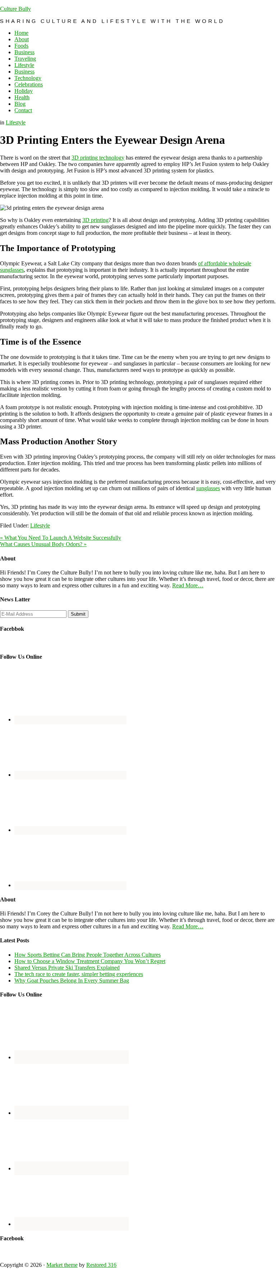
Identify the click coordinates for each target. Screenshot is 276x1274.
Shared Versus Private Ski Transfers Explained (67, 968)
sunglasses (208, 488)
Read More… (187, 585)
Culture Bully (15, 9)
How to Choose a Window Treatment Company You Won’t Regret (89, 961)
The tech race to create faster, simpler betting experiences (78, 974)
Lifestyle (16, 122)
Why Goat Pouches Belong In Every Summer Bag (71, 980)
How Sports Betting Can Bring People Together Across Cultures (87, 955)
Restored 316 (101, 1265)
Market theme (62, 1265)
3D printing (95, 220)
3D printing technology (98, 158)
